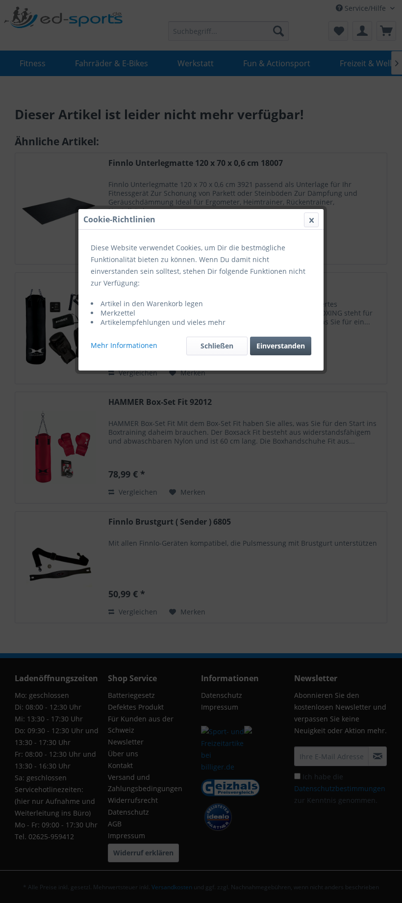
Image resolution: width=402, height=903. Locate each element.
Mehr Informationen (124, 345)
